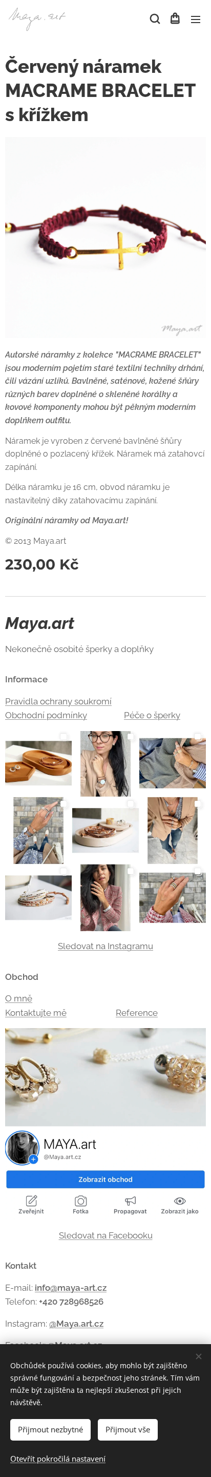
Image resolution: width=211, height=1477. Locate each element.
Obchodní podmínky (46, 715)
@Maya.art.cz (76, 1323)
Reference (137, 1013)
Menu (195, 19)
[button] (154, 19)
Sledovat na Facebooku (106, 1235)
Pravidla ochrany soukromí (58, 701)
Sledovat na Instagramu (105, 946)
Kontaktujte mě (36, 1013)
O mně (18, 998)
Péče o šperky (152, 715)
